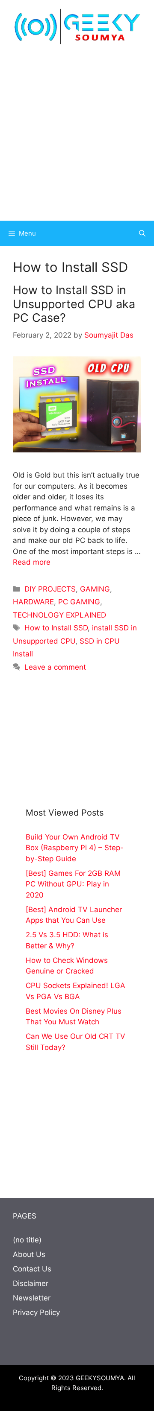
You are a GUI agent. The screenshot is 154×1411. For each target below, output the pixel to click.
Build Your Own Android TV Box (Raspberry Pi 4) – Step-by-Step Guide (75, 848)
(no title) (27, 1240)
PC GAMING (79, 602)
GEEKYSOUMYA (100, 1378)
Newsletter (31, 1298)
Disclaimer (30, 1283)
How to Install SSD (56, 628)
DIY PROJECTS (50, 589)
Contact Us (32, 1269)
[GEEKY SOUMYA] (77, 26)
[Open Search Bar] (142, 233)
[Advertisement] (77, 132)
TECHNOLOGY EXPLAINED (59, 615)
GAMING (95, 589)
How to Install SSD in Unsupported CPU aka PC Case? (74, 304)
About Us (29, 1254)
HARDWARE (33, 602)
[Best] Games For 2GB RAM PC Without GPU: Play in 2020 (73, 884)
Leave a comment (55, 667)
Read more (31, 562)
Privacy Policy (36, 1312)
